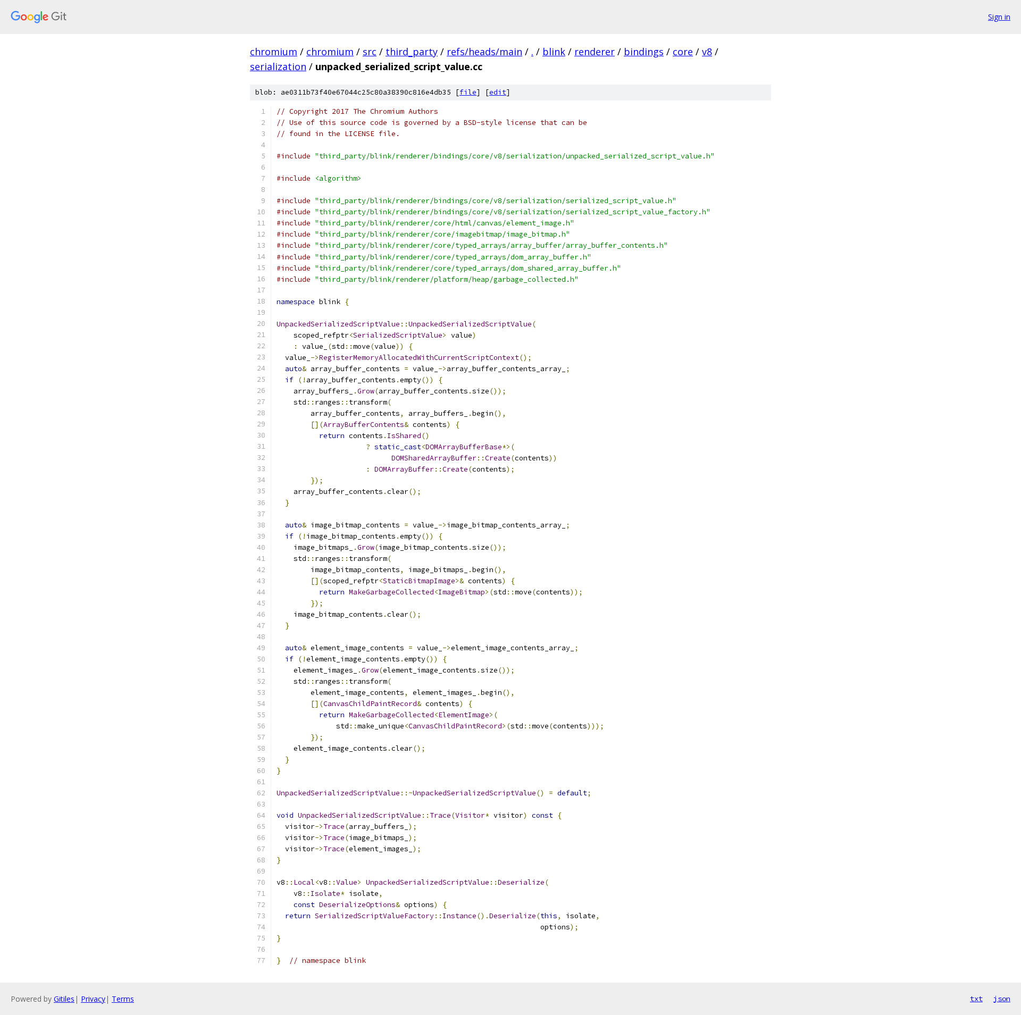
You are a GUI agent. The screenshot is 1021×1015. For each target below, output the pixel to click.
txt (976, 998)
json (1001, 998)
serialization (278, 66)
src (369, 51)
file (467, 92)
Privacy (93, 999)
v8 (707, 51)
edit (497, 92)
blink (553, 51)
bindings (644, 51)
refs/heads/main (484, 51)
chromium (273, 51)
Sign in (999, 17)
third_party (412, 51)
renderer (594, 51)
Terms (123, 999)
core (683, 51)
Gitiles (64, 999)
